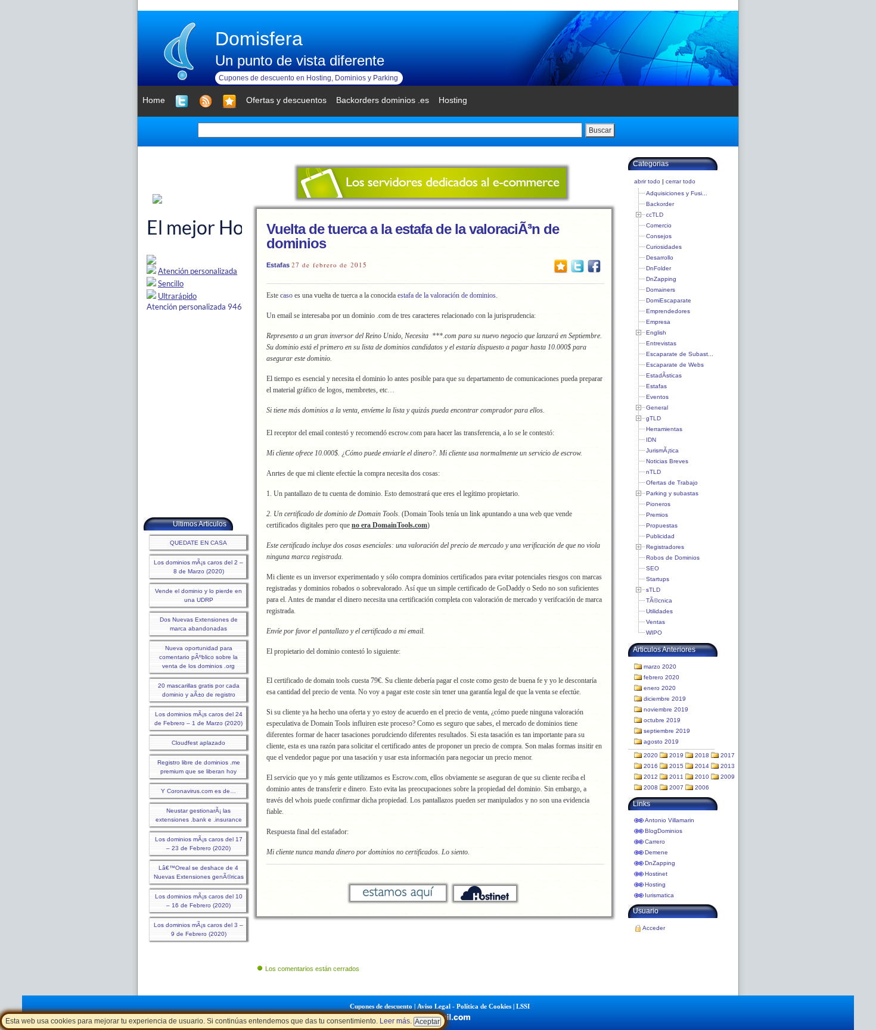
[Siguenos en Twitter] (182, 101)
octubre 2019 (662, 720)
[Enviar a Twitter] (577, 265)
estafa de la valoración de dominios (446, 295)
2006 (702, 787)
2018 (702, 755)
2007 (676, 787)
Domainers (660, 289)
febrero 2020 (661, 677)
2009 (727, 776)
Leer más (395, 1021)
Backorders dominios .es (382, 100)
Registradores (665, 547)
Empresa (658, 322)
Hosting (655, 884)
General (657, 407)
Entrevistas (661, 343)
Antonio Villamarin (669, 820)
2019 (676, 755)
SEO (652, 568)
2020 (651, 755)
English (656, 332)
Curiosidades (664, 247)
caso (286, 295)
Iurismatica (659, 895)
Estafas (278, 265)
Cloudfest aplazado (198, 742)
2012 (651, 776)
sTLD (653, 589)
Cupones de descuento (381, 1006)
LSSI (523, 1006)
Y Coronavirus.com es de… (198, 791)
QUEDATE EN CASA (198, 542)
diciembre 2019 (665, 698)
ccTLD (654, 214)
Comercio (659, 225)
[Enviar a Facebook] (594, 265)
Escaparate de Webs (675, 364)
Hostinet (656, 873)
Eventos (657, 397)
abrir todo (647, 181)
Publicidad (660, 536)
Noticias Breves (667, 461)
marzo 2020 (660, 666)
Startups (657, 579)
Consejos (659, 236)
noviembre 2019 (666, 709)
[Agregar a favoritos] (229, 101)
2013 (727, 766)
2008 (651, 787)
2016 (651, 766)
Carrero (655, 841)
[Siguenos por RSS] (206, 101)
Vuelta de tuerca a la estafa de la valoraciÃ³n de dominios (412, 236)
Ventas (655, 622)
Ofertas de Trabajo (672, 482)
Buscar (600, 130)
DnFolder (658, 268)
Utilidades (659, 611)
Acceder (653, 928)
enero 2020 (660, 688)
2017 (727, 755)
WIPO (654, 632)
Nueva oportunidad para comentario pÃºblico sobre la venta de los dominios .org (198, 657)
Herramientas (664, 429)
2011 (676, 776)
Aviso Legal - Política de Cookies (464, 1006)
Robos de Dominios (673, 557)
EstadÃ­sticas (664, 375)
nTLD (653, 472)
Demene (656, 852)
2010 (702, 776)
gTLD (653, 418)
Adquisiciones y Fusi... (676, 193)
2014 (702, 766)
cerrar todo (680, 181)
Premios (657, 514)
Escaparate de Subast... (679, 354)
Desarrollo (659, 257)
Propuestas (662, 525)
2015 (676, 766)
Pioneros (658, 504)
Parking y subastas (672, 493)
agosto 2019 (661, 741)
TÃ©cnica (659, 600)
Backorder (660, 204)
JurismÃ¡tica (662, 450)
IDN (651, 439)
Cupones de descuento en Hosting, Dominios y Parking (308, 78)
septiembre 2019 (667, 731)
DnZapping (661, 279)
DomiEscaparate (668, 300)
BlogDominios (663, 831)
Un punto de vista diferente (299, 60)
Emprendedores (668, 311)
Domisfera (259, 38)
